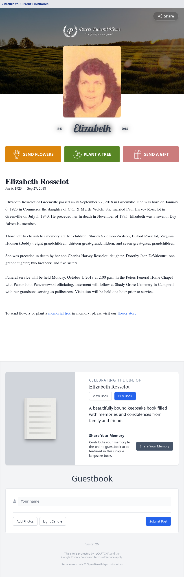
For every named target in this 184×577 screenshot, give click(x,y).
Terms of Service (104, 557)
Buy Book (125, 396)
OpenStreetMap (97, 564)
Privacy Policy (79, 557)
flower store (127, 313)
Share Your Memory (154, 446)
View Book (100, 396)
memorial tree (59, 313)
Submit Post (158, 521)
